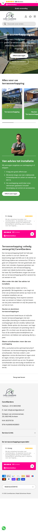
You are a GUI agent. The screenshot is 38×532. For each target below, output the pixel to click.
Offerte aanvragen (19, 56)
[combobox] (19, 24)
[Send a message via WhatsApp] (4, 528)
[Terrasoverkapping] (12, 98)
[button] (30, 16)
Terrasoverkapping (12, 112)
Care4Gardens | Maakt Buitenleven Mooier (19, 493)
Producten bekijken (19, 62)
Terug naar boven (19, 377)
